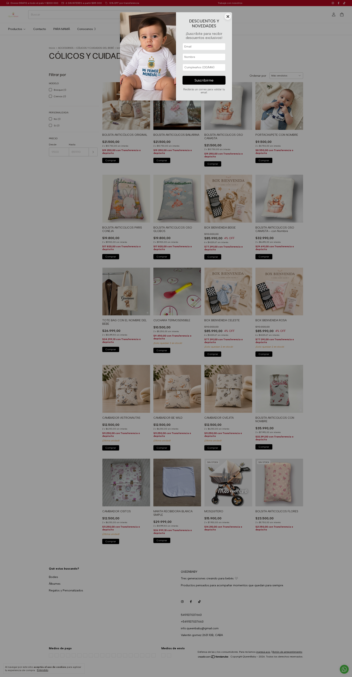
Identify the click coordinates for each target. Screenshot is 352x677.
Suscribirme (204, 80)
